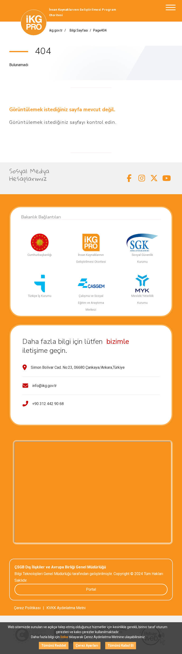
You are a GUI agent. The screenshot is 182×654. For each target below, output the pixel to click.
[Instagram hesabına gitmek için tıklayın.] (142, 178)
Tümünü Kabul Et (121, 645)
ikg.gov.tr (56, 30)
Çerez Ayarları (87, 645)
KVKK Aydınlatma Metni (66, 608)
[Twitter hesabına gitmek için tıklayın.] (154, 178)
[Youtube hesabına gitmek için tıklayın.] (166, 178)
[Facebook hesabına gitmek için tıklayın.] (129, 178)
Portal (91, 589)
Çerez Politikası (27, 608)
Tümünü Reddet (53, 645)
